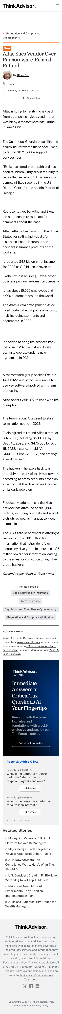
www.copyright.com (28, 642)
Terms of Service (23, 1005)
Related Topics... (29, 586)
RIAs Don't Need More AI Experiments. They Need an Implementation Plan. (24, 890)
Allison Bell (23, 75)
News (7, 48)
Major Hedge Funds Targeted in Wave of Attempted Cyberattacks (28, 851)
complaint (10, 182)
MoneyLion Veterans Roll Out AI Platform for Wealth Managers (28, 840)
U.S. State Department (25, 533)
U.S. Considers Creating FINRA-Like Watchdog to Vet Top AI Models (31, 878)
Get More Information (31, 743)
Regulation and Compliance (23, 33)
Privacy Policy (40, 1005)
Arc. (30, 1001)
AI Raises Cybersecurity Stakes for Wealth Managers (30, 904)
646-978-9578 (12, 966)
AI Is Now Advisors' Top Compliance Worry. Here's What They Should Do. (30, 864)
